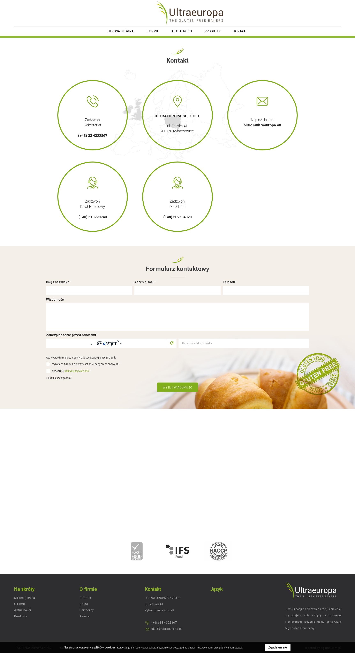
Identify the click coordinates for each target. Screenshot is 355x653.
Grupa (84, 604)
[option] (136, 551)
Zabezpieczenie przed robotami (71, 335)
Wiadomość (55, 299)
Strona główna (121, 31)
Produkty (213, 31)
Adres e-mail (145, 282)
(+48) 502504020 (177, 217)
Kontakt (240, 31)
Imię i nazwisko (58, 282)
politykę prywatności (77, 371)
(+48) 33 (157, 622)
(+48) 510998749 (92, 217)
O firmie (152, 31)
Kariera (85, 616)
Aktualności (182, 31)
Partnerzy (87, 610)
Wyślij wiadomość (177, 387)
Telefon (229, 282)
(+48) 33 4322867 (92, 135)
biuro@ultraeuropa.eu (262, 125)
